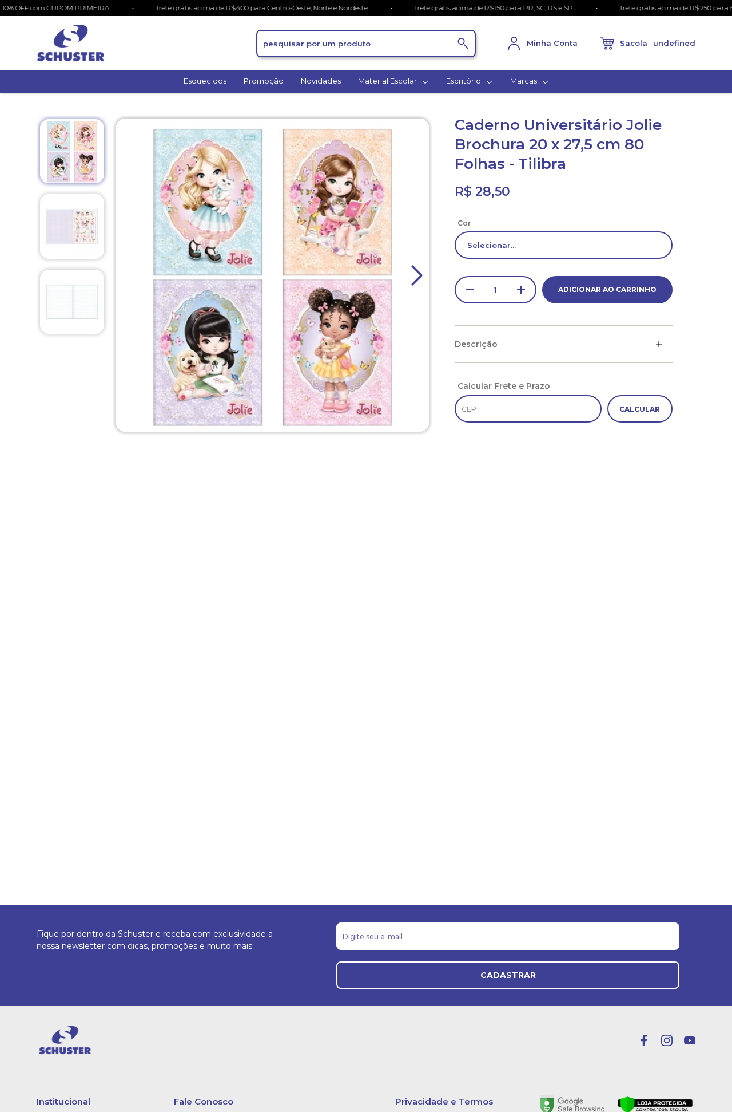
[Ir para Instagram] (667, 1040)
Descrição (476, 344)
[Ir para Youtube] (689, 1040)
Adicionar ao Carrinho (607, 289)
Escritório (464, 80)
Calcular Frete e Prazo (504, 386)
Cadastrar (508, 975)
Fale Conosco (203, 1101)
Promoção (264, 80)
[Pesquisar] (463, 43)
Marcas (524, 80)
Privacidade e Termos (444, 1101)
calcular (639, 409)
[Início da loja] (146, 43)
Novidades (321, 80)
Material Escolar (388, 80)
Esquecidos (205, 80)
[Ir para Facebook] (644, 1040)
